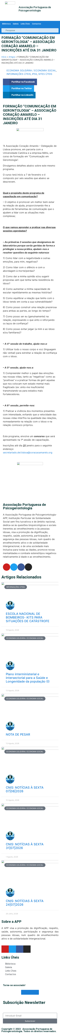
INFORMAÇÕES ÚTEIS (19, 73)
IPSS (34, 73)
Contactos (36, 24)
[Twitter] (13, 567)
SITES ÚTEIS (45, 73)
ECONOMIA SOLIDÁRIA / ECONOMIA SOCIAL (31, 70)
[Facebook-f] (21, 567)
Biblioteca (6, 24)
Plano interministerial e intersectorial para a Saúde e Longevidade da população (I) (28, 677)
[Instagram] (28, 567)
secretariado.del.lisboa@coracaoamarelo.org (27, 452)
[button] (20, 82)
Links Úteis (25, 24)
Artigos (12, 57)
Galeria (15, 24)
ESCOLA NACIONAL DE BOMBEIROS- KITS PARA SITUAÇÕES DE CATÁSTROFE (27, 617)
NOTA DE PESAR (18, 734)
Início (3, 57)
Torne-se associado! (14, 985)
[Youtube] (6, 567)
